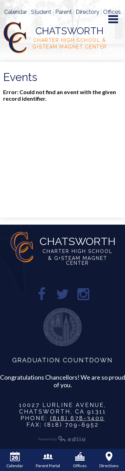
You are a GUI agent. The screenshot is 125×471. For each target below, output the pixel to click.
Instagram (83, 294)
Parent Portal (48, 465)
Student (41, 12)
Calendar (15, 12)
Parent (63, 12)
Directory (87, 12)
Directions (109, 465)
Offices (112, 12)
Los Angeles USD (62, 327)
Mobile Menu (113, 19)
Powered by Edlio (62, 438)
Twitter (62, 294)
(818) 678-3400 (77, 418)
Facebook (42, 294)
